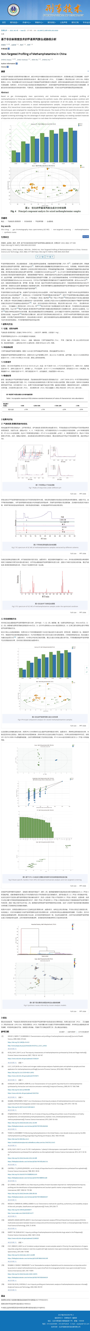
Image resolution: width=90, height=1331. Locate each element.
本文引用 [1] (12, 1049)
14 (4, 311)
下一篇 (48, 257)
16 (15, 637)
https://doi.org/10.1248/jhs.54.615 (18, 1042)
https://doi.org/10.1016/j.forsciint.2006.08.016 (22, 1193)
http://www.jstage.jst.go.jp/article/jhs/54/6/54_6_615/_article (27, 1046)
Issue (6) (23, 30)
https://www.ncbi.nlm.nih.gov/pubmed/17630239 (23, 1059)
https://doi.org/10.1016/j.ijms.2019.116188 (21, 1255)
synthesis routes (10, 232)
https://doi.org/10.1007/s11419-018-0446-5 (21, 1107)
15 (20, 314)
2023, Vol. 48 (14, 30)
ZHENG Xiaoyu (6, 60)
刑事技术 (4, 30)
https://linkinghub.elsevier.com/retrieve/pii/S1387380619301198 (28, 1258)
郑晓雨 (3, 45)
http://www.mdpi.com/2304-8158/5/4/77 (20, 1213)
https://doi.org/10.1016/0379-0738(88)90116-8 (22, 1174)
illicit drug (5, 229)
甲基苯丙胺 (39, 221)
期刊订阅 (75, 22)
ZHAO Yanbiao (22, 60)
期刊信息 (13, 22)
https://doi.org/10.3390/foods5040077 (20, 1210)
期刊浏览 (51, 22)
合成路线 (50, 221)
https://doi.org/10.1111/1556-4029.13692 (21, 1072)
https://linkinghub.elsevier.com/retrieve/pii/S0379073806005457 (28, 1197)
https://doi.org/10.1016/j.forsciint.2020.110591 (22, 1274)
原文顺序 (62, 1032)
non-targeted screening (62, 229)
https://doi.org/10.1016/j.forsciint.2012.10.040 (22, 1123)
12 (40, 305)
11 (38, 305)
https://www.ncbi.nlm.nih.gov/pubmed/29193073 (23, 1076)
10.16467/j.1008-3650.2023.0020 (47, 30)
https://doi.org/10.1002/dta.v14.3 (18, 1139)
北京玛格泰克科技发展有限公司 (69, 1327)
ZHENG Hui (46, 60)
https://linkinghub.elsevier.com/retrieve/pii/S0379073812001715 (28, 1162)
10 (30, 303)
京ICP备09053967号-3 (66, 1315)
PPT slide (82, 494)
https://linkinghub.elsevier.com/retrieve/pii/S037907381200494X (28, 1126)
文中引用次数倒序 (83, 1032)
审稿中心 (38, 22)
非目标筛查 (28, 221)
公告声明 (63, 22)
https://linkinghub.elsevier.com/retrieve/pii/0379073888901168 (27, 1178)
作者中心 (26, 22)
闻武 (21, 45)
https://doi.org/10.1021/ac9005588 (19, 1090)
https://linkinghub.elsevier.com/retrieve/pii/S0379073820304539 (28, 1277)
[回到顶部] (87, 668)
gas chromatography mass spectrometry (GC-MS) (31, 229)
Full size (73, 494)
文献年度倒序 (71, 1032)
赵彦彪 (13, 45)
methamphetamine (82, 229)
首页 (4, 22)
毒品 (2, 221)
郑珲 (28, 45)
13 (17, 308)
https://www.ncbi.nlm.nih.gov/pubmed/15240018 (23, 1238)
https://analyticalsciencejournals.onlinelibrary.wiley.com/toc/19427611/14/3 (31, 1142)
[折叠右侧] (87, 672)
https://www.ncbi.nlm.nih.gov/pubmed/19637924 (23, 1093)
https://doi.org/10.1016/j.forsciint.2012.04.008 (22, 1158)
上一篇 (41, 257)
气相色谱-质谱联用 (14, 221)
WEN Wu (35, 60)
